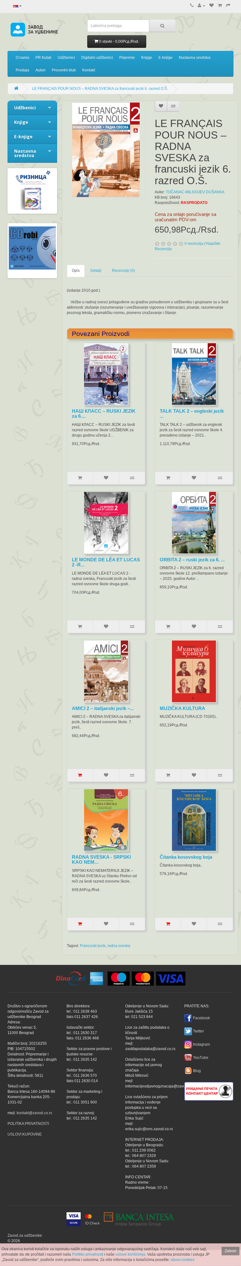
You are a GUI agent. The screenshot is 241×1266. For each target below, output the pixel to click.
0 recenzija (194, 243)
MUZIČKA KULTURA (182, 708)
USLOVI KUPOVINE (25, 1134)
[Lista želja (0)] (211, 5)
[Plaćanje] (228, 5)
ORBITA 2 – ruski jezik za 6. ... (192, 559)
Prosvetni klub (64, 70)
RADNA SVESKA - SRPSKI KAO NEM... (101, 859)
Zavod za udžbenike (25, 1235)
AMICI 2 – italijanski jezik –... (103, 708)
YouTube (200, 1057)
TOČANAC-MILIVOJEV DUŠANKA (195, 192)
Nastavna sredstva (195, 57)
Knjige (146, 57)
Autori (40, 70)
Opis (76, 270)
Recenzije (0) (123, 270)
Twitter (198, 1031)
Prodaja (22, 70)
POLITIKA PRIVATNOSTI (28, 1123)
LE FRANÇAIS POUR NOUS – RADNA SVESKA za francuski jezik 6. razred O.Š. (100, 88)
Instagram (201, 1044)
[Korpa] (220, 5)
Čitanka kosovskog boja (186, 857)
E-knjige (165, 57)
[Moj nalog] (201, 5)
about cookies (183, 1260)
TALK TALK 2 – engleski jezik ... (192, 413)
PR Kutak (43, 57)
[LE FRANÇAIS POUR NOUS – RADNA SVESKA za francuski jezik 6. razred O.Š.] (106, 150)
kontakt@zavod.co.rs (34, 1113)
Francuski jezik (92, 946)
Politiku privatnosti (87, 1254)
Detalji (95, 270)
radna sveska (118, 946)
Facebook (201, 1018)
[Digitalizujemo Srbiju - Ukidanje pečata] (208, 1090)
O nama (22, 57)
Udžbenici (66, 57)
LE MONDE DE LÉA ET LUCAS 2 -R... (106, 562)
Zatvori (230, 1251)
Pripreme (127, 57)
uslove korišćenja (130, 1254)
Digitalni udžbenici (97, 57)
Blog (197, 1071)
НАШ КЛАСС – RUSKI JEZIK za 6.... (104, 413)
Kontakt (88, 70)
